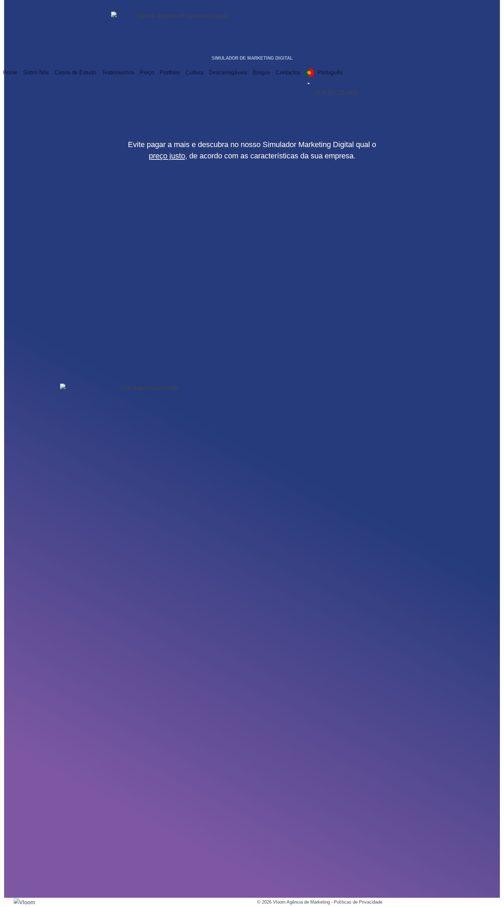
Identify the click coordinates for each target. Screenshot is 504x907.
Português (330, 72)
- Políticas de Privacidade (356, 902)
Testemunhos (118, 72)
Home (10, 72)
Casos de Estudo (75, 72)
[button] (337, 93)
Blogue (261, 72)
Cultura (194, 72)
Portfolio (170, 72)
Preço (147, 72)
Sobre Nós (36, 72)
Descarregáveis (228, 72)
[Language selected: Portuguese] (352, 77)
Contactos (288, 72)
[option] (348, 77)
